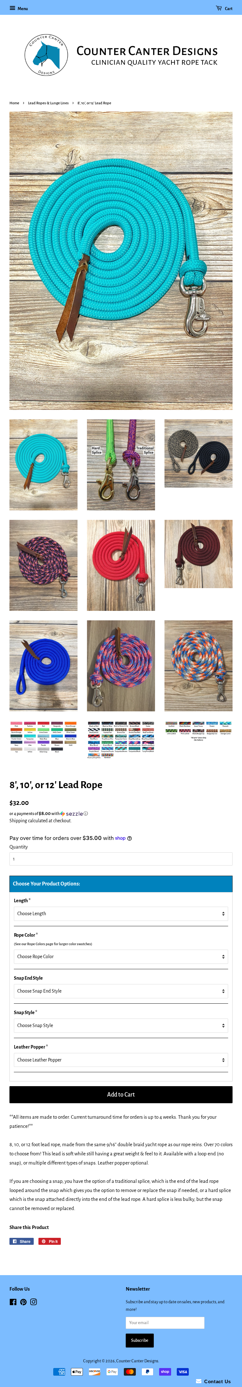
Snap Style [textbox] (25, 1012)
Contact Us (216, 1381)
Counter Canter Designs (137, 1361)
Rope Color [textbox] (53, 939)
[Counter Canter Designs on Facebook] (13, 1303)
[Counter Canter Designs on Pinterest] (23, 1303)
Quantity (18, 846)
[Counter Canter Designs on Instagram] (33, 1303)
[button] (121, 814)
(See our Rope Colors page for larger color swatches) (53, 944)
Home (14, 103)
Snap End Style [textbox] (28, 978)
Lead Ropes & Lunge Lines (48, 103)
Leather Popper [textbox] (31, 1046)
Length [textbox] (22, 900)
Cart (228, 9)
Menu (22, 9)
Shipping (18, 820)
